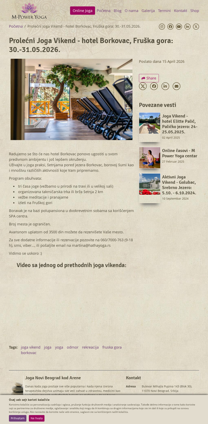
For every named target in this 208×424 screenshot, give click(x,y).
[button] (143, 86)
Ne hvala (37, 418)
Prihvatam (18, 418)
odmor (72, 347)
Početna (16, 26)
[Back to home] (29, 10)
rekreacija (90, 347)
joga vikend (30, 347)
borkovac (29, 352)
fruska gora (112, 347)
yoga (59, 347)
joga (47, 347)
